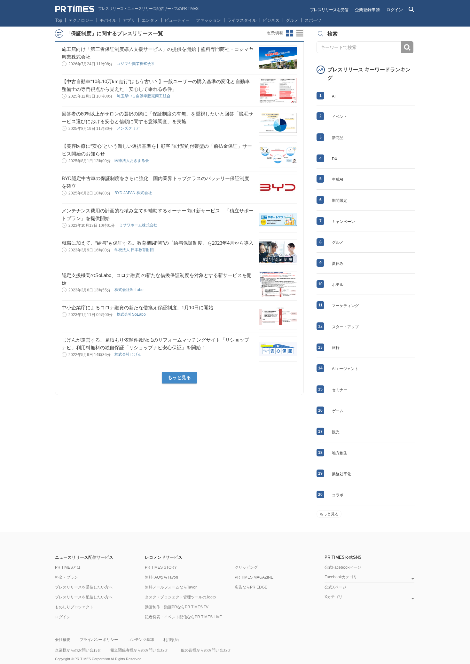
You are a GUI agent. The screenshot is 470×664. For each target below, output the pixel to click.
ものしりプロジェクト (74, 607)
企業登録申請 (367, 9)
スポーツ (313, 20)
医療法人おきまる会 (132, 160)
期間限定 (339, 200)
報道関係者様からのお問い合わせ (139, 650)
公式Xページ (335, 587)
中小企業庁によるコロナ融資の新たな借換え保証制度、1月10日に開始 (137, 307)
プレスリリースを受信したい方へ (84, 587)
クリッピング (246, 567)
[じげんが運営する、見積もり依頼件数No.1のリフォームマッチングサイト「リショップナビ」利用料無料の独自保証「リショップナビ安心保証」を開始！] (278, 349)
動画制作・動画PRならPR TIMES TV (176, 607)
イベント (339, 117)
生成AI (337, 179)
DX (334, 159)
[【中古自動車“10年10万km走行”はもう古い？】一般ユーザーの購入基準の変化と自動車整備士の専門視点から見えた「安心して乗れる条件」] (278, 90)
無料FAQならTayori (161, 577)
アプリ (129, 20)
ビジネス (271, 20)
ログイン (394, 9)
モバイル (108, 20)
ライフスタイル (241, 20)
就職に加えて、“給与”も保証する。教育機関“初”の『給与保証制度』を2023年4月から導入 (158, 243)
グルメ (292, 20)
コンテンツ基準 (140, 639)
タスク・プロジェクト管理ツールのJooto (180, 597)
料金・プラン (66, 577)
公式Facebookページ (343, 567)
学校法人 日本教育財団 (134, 250)
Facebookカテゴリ (341, 577)
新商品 (337, 138)
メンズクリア (129, 128)
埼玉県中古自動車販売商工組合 (144, 96)
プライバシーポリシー (99, 639)
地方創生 (339, 453)
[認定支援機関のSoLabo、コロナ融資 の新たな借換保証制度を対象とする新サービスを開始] (278, 284)
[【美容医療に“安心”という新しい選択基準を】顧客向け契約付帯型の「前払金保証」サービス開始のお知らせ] (278, 155)
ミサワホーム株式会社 (138, 225)
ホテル (337, 284)
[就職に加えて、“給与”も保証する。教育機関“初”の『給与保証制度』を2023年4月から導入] (278, 252)
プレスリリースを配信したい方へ (84, 597)
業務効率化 (341, 474)
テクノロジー (80, 20)
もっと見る (179, 377)
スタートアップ (345, 327)
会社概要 (62, 639)
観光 (336, 432)
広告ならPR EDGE (251, 587)
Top (58, 20)
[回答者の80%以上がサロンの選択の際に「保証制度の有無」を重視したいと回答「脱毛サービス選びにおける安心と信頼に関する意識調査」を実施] (278, 123)
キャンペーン (343, 221)
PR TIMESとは (68, 567)
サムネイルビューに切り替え (290, 33)
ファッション (208, 20)
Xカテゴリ (333, 597)
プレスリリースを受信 (329, 9)
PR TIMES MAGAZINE (254, 577)
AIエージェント (345, 369)
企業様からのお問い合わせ (78, 650)
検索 (407, 47)
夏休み (337, 263)
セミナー (339, 390)
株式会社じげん (128, 354)
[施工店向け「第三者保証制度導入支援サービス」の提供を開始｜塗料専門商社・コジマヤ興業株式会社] (278, 58)
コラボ (337, 495)
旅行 (336, 347)
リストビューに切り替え (300, 33)
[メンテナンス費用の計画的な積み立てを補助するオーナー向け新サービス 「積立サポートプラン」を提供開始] (278, 220)
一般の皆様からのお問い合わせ (204, 650)
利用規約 (171, 639)
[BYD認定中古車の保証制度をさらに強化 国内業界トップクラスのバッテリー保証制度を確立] (278, 187)
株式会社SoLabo (129, 290)
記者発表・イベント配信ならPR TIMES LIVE (183, 617)
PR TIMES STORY (161, 567)
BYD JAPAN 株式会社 (133, 193)
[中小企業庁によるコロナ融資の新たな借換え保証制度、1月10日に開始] (278, 316)
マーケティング (345, 306)
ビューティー (177, 20)
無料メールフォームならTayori (171, 587)
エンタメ (150, 20)
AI (333, 96)
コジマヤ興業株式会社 (136, 63)
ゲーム (337, 411)
